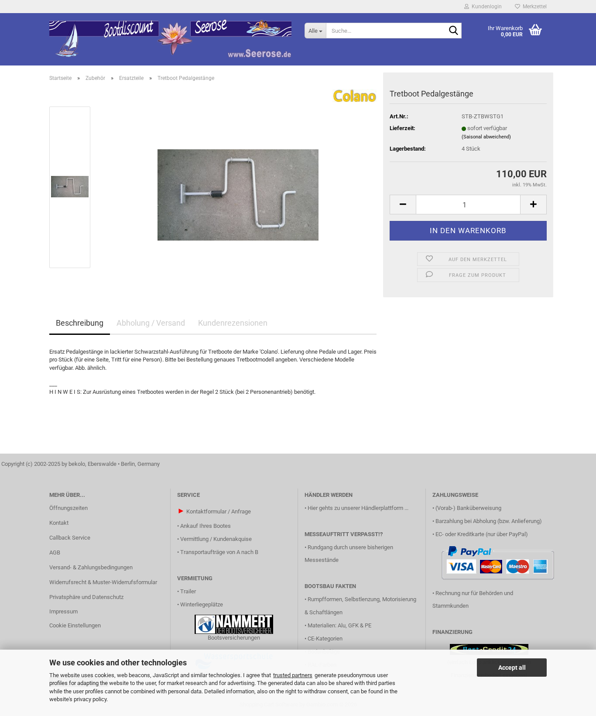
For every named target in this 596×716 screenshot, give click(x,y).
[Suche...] (453, 31)
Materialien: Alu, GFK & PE (339, 625)
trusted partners (292, 675)
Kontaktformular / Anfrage (218, 511)
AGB (54, 552)
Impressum (63, 611)
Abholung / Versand (150, 322)
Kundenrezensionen (232, 322)
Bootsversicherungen (234, 637)
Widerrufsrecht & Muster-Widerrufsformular (103, 582)
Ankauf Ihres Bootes (205, 526)
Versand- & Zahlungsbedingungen (91, 567)
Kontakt (59, 523)
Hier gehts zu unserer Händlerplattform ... (358, 508)
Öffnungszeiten (68, 508)
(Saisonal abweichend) (486, 137)
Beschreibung (79, 322)
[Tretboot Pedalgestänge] (238, 186)
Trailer (188, 591)
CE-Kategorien (325, 638)
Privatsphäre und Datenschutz (86, 597)
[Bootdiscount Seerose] (170, 39)
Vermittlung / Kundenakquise (216, 539)
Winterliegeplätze (201, 604)
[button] (403, 204)
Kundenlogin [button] (485, 6)
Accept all (512, 667)
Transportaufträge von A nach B (219, 552)
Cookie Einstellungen (75, 625)
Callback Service (69, 537)
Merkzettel (533, 6)
